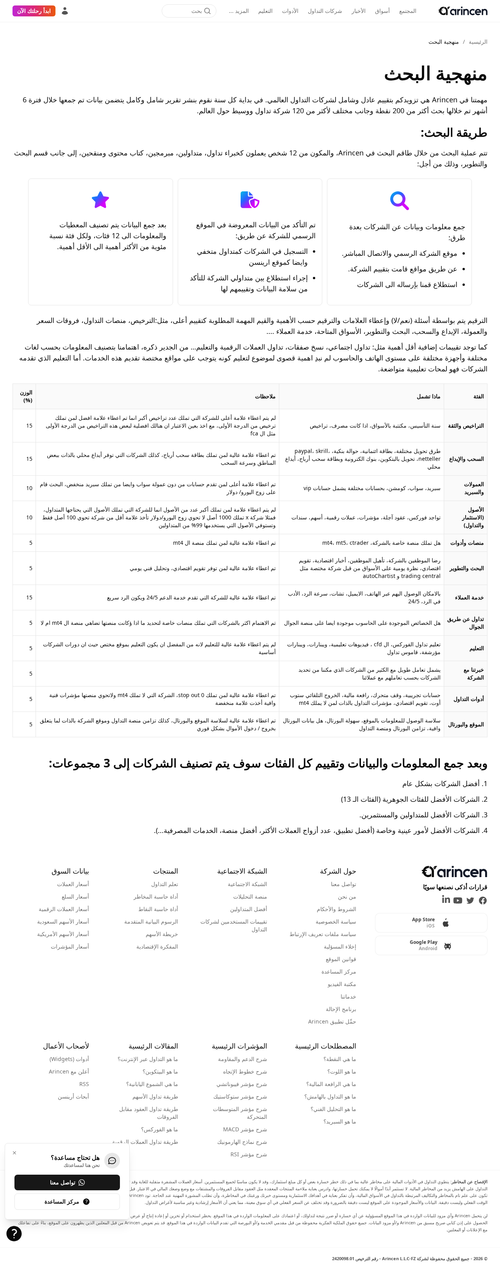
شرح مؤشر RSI (248, 1154)
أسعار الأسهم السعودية (63, 921)
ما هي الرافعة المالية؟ (331, 1084)
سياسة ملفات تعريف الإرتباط (322, 934)
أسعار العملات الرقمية (64, 909)
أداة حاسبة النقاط (158, 909)
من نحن (347, 896)
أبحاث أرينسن (73, 1096)
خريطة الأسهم (162, 934)
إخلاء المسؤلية (340, 946)
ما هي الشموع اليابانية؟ (152, 1084)
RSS (84, 1084)
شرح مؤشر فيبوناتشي (241, 1084)
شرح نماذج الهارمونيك (242, 1141)
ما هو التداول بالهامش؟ (330, 1096)
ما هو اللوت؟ (341, 1071)
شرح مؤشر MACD (245, 1129)
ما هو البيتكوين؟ (160, 1071)
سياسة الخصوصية (336, 921)
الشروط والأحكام (336, 909)
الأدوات (290, 10)
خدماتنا (348, 996)
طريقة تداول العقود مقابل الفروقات (148, 1112)
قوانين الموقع (341, 959)
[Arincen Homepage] (463, 11)
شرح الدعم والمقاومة (242, 1059)
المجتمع (407, 10)
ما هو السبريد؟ (339, 1121)
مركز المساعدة (338, 971)
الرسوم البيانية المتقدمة (151, 921)
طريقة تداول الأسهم (155, 1096)
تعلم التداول (164, 884)
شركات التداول (325, 10)
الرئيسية (478, 41)
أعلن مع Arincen (69, 1071)
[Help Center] (14, 1233)
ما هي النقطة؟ (339, 1059)
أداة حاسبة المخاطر (156, 896)
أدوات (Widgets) (69, 1059)
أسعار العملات (73, 884)
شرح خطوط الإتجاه (245, 1071)
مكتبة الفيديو (342, 984)
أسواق (382, 10)
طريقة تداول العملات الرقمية (145, 1141)
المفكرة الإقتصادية (157, 946)
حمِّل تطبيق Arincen (332, 1021)
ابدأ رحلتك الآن (34, 10)
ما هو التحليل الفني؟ (333, 1109)
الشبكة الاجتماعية (247, 884)
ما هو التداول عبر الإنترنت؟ (148, 1059)
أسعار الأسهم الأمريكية (63, 934)
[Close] (14, 1152)
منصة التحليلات (250, 896)
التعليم (265, 10)
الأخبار (359, 10)
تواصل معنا (343, 884)
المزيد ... (239, 10)
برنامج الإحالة (341, 1009)
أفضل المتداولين (248, 909)
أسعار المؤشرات (70, 946)
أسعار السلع (75, 896)
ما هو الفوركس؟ (159, 1129)
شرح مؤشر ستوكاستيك (240, 1096)
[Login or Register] (65, 11)
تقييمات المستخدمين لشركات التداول (233, 925)
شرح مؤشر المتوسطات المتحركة (240, 1112)
